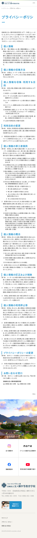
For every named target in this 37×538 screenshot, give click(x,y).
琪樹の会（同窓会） (6, 526)
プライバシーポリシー (7, 522)
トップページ (5, 8)
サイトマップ (5, 518)
